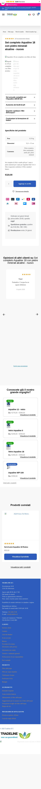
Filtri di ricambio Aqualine (32, 32)
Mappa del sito (6, 706)
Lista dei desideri (7, 634)
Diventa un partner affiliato (10, 715)
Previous (4, 314)
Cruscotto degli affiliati (9, 718)
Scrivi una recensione (20, 366)
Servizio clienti (6, 628)
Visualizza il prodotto (28, 415)
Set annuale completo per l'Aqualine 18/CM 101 (16, 98)
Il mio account (6, 638)
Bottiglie (4, 682)
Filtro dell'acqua (7, 668)
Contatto (4, 631)
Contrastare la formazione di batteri (17, 119)
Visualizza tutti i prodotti (20, 567)
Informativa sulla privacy (9, 647)
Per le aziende (6, 660)
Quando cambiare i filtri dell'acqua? (15, 111)
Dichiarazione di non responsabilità (12, 657)
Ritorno (4, 641)
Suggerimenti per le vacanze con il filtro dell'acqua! (17, 701)
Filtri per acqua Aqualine (9, 672)
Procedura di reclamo (8, 644)
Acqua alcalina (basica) (9, 694)
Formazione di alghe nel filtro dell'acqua (14, 703)
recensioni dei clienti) (22, 38)
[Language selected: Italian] (29, 15)
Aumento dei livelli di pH (15, 105)
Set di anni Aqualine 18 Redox (16, 547)
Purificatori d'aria (7, 678)
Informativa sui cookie (9, 650)
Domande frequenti (8, 691)
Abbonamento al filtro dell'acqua (12, 697)
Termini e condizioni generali (11, 653)
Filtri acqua (10, 32)
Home (4, 32)
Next (37, 314)
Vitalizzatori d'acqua (8, 675)
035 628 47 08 (12, 612)
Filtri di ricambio (19, 32)
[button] (20, 98)
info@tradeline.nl (12, 614)
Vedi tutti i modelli (9, 483)
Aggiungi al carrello (24, 184)
